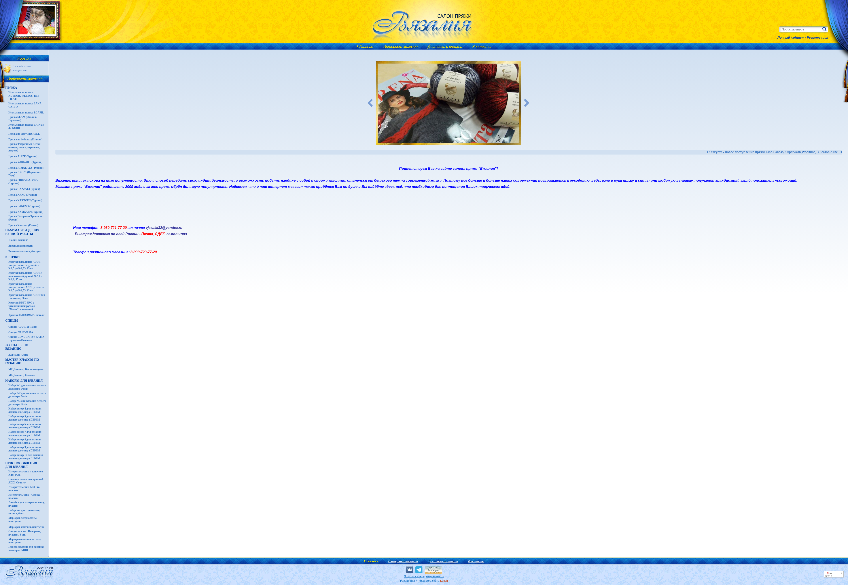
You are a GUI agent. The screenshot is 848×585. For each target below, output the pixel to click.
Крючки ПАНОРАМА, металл (26, 315)
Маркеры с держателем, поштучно (22, 519)
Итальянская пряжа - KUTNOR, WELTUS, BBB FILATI (23, 96)
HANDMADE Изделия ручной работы (22, 232)
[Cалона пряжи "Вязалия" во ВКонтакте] (409, 570)
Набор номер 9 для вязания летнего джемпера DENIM (25, 449)
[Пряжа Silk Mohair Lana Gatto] (448, 103)
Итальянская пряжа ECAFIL (26, 112)
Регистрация (817, 37)
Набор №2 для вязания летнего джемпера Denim (27, 395)
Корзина (24, 58)
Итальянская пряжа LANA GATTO (24, 105)
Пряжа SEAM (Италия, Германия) (22, 118)
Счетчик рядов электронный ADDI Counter (26, 481)
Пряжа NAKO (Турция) (22, 194)
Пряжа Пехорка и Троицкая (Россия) (25, 218)
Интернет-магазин (400, 46)
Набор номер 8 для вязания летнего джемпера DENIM (25, 441)
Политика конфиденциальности (424, 576)
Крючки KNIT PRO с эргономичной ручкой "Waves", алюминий (21, 306)
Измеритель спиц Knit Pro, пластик (24, 488)
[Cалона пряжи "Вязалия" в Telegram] (418, 570)
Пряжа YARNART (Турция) (25, 162)
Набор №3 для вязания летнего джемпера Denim (27, 402)
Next (526, 103)
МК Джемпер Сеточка (21, 375)
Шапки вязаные (18, 240)
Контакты (481, 46)
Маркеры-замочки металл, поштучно (24, 541)
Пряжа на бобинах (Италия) (25, 139)
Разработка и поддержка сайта (424, 580)
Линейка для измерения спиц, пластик (26, 504)
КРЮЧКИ (12, 257)
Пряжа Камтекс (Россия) (23, 225)
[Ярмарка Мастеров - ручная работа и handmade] (433, 572)
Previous (370, 103)
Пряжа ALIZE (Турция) (22, 156)
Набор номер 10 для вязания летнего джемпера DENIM (25, 456)
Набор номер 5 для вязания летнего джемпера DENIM (25, 418)
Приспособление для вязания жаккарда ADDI (26, 548)
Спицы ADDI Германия (22, 326)
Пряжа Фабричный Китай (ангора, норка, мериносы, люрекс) (24, 147)
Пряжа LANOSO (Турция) (24, 206)
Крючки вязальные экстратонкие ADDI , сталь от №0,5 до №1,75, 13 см (26, 287)
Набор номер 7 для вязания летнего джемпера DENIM (25, 433)
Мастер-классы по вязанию (22, 361)
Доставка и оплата (445, 46)
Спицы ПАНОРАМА (20, 332)
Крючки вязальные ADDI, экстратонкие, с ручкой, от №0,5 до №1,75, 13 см (24, 265)
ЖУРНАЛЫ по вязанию (16, 346)
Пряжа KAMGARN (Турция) (25, 211)
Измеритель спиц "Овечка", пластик (25, 496)
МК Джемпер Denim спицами (26, 369)
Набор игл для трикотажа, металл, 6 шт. (24, 512)
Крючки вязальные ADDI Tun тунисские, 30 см (26, 296)
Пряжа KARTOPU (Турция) (25, 200)
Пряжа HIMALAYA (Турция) (26, 167)
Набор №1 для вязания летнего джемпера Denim (27, 387)
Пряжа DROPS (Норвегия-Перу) (24, 174)
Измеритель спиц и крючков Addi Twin (25, 473)
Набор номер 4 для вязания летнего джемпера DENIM (25, 410)
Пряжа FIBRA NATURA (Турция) (23, 181)
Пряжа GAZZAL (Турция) (24, 189)
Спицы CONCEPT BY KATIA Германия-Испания (26, 338)
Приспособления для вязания (21, 465)
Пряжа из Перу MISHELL (24, 133)
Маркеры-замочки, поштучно (26, 526)
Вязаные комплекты (20, 245)
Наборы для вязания (24, 380)
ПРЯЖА (11, 87)
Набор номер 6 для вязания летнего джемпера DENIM (25, 426)
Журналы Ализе (18, 354)
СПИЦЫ (11, 320)
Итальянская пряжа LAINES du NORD (26, 126)
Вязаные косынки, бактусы (24, 251)
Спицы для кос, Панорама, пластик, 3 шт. (24, 533)
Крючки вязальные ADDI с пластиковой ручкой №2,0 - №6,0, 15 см (25, 276)
